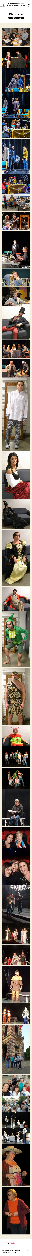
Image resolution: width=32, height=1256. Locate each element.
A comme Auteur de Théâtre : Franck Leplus (16, 4)
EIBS (13, 1243)
